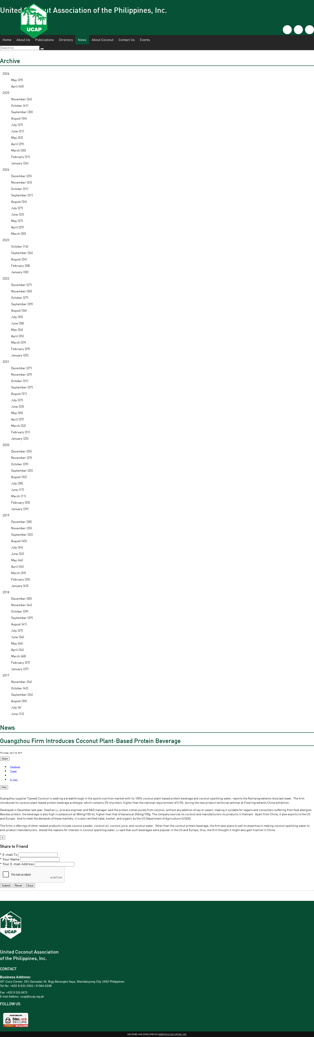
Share (5, 758)
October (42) (19, 688)
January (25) (19, 355)
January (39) (19, 509)
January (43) (19, 586)
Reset (18, 885)
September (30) (22, 112)
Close (29, 885)
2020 (6, 445)
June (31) (17, 131)
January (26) (19, 163)
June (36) (17, 637)
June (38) (17, 323)
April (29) (17, 144)
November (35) (21, 528)
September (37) (22, 387)
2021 (6, 361)
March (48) (18, 656)
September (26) (22, 253)
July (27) (17, 208)
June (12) (17, 714)
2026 (6, 73)
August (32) (19, 477)
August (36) (19, 310)
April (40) (17, 86)
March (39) (18, 342)
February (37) (20, 662)
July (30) (17, 317)
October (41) (19, 105)
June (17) (17, 490)
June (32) (17, 554)
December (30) (21, 598)
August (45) (19, 541)
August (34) (19, 118)
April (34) (17, 566)
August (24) (19, 259)
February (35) (20, 502)
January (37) (19, 669)
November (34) (21, 682)
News (82, 40)
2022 (6, 278)
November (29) (21, 374)
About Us (23, 40)
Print (4, 787)
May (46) (17, 560)
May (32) (17, 137)
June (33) (17, 214)
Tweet (13, 771)
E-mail (14, 779)
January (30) (19, 272)
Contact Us (127, 40)
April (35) (17, 336)
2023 (6, 240)
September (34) (22, 694)
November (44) (21, 605)
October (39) (19, 464)
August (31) (19, 393)
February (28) (20, 265)
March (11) (18, 496)
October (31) (19, 189)
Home (7, 40)
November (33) (21, 182)
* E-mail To (8, 854)
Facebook (15, 766)
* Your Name (9, 859)
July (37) (17, 125)
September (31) (22, 195)
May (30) (17, 413)
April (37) (17, 419)
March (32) (18, 425)
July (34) (17, 547)
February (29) (20, 349)
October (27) (19, 297)
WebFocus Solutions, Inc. (172, 1034)
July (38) (17, 483)
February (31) (20, 157)
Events (145, 40)
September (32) (22, 534)
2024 (6, 169)
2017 (6, 675)
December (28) (21, 522)
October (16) (19, 246)
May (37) (17, 221)
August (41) (19, 624)
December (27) (21, 285)
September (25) (22, 470)
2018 (6, 592)
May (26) (17, 329)
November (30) (21, 291)
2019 (6, 515)
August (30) (19, 701)
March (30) (18, 150)
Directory (66, 40)
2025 (6, 93)
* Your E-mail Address (17, 864)
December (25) (21, 176)
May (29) (17, 80)
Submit (6, 885)
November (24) (21, 99)
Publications (44, 40)
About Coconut (102, 40)
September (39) (22, 304)
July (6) (16, 707)
